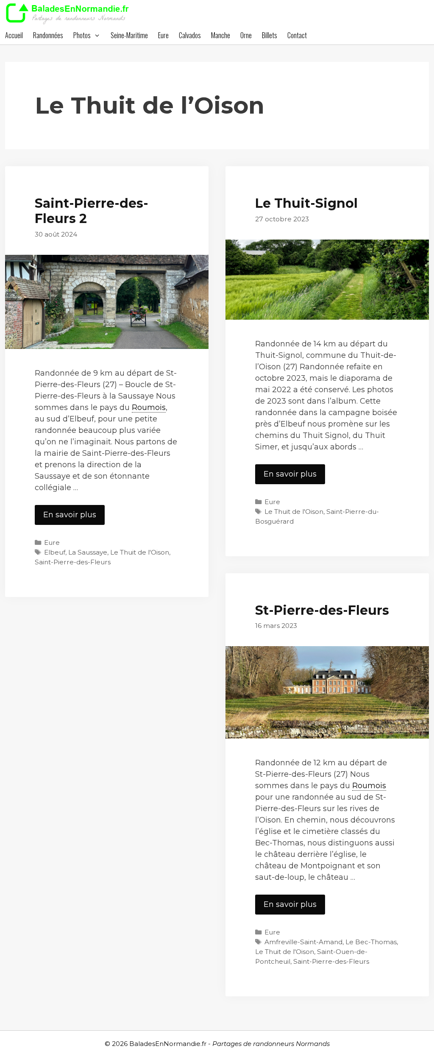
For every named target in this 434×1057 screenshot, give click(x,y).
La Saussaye (87, 552)
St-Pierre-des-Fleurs (322, 610)
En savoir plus (74, 517)
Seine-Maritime (129, 35)
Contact (297, 35)
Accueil (14, 35)
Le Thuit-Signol (306, 203)
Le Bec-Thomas (371, 942)
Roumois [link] (149, 407)
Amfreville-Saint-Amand (303, 942)
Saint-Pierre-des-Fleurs (73, 562)
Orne (246, 35)
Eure (163, 35)
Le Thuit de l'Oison (139, 552)
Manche (220, 35)
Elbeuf (54, 552)
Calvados (190, 35)
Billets (269, 35)
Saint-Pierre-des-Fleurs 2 (91, 210)
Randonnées (48, 35)
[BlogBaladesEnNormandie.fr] (69, 12)
